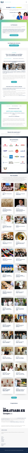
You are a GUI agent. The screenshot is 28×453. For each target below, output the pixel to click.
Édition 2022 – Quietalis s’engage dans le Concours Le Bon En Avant (20, 276)
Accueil (2, 436)
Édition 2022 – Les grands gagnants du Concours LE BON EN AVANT (7, 276)
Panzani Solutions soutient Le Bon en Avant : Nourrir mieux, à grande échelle (7, 210)
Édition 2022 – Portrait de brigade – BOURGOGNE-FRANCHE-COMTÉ (6, 390)
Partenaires (2, 439)
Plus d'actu (14, 397)
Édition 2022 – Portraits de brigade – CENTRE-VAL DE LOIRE (20, 309)
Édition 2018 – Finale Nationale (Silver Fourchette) (20, 260)
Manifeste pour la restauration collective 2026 (20, 194)
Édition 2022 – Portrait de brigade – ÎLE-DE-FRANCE (20, 358)
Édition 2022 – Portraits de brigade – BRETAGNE (20, 342)
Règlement (2, 444)
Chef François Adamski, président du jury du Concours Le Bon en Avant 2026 (20, 210)
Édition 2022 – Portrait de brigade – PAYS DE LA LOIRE (20, 374)
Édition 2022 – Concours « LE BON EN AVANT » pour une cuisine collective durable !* (20, 390)
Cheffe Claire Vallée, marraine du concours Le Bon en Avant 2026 (7, 227)
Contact (2, 445)
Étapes (2, 438)
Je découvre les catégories (14, 45)
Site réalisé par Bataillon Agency (19, 450)
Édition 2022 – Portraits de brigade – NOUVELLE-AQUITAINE (20, 326)
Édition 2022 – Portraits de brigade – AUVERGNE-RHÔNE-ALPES (7, 309)
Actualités (2, 440)
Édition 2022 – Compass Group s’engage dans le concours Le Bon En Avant (7, 293)
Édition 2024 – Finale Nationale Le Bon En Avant (7, 243)
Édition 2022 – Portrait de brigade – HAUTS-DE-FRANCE (7, 358)
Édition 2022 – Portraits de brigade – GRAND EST (20, 292)
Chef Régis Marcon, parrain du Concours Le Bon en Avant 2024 (20, 244)
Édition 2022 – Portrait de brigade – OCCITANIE (6, 374)
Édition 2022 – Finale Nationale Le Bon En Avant (7, 260)
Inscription (2, 441)
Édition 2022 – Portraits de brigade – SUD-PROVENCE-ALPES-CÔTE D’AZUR (7, 326)
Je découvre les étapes (14, 35)
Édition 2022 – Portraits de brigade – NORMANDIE (6, 342)
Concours (2, 437)
